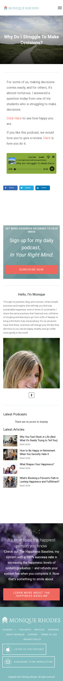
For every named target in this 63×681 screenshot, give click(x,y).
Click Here (14, 118)
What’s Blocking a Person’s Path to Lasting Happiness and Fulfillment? (31, 482)
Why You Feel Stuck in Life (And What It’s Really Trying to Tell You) (31, 440)
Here (46, 138)
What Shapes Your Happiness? (31, 468)
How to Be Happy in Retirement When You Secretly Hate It (31, 454)
